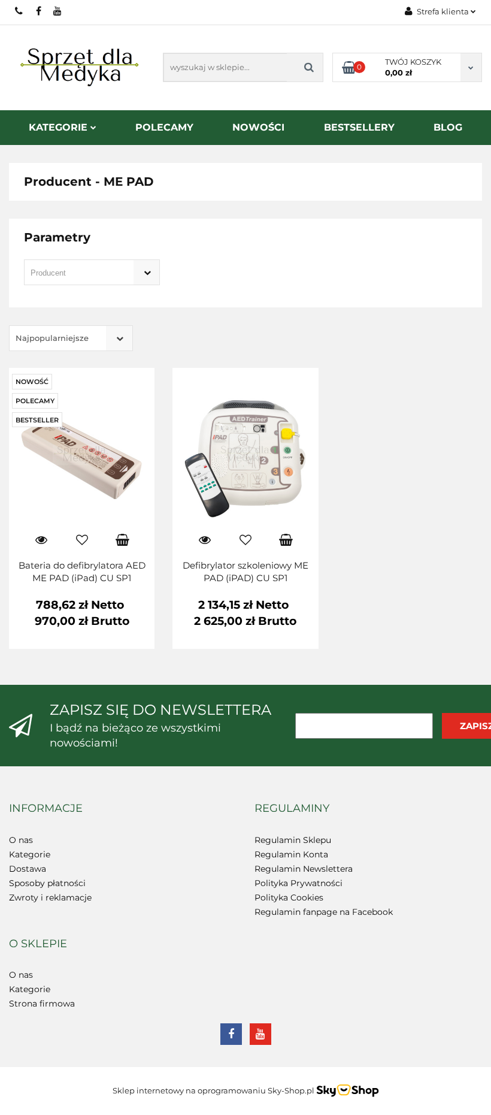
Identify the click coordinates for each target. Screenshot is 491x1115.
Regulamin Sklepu (292, 840)
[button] (46, 808)
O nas (21, 840)
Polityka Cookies (288, 897)
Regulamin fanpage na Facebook (323, 911)
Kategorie (59, 127)
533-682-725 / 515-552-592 (19, 11)
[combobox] (92, 272)
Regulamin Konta (291, 854)
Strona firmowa (42, 1003)
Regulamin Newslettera (303, 868)
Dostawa (27, 868)
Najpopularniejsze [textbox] (52, 338)
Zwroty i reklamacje (50, 897)
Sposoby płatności (47, 883)
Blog (448, 127)
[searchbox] (75, 273)
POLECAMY (164, 127)
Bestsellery (359, 127)
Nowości (258, 127)
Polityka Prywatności (298, 883)
